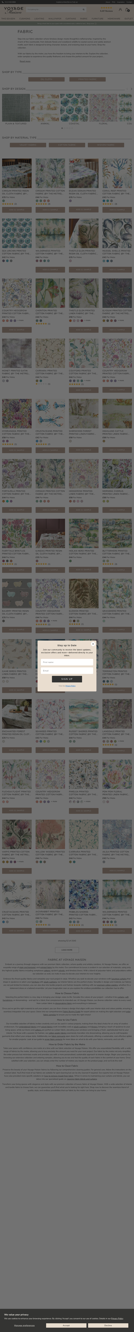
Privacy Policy (117, 1318)
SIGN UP (67, 679)
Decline (108, 1325)
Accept (66, 1325)
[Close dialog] (93, 644)
